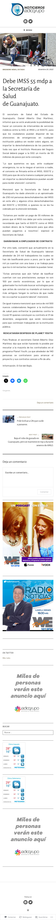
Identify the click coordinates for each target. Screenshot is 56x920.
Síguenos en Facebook (25, 21)
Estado (21, 70)
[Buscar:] (28, 732)
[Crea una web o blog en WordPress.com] (28, 910)
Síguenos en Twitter (30, 21)
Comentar (44, 492)
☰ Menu (28, 30)
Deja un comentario (45, 403)
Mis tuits (6, 658)
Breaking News (10, 70)
